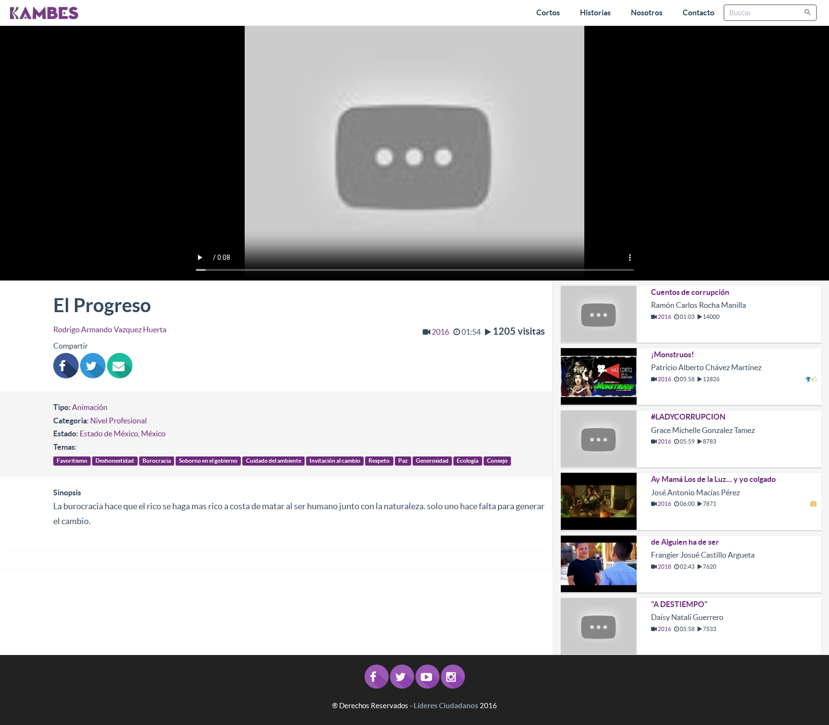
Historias (595, 12)
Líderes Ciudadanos (446, 706)
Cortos (548, 12)
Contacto (698, 12)
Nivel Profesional (118, 420)
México (153, 433)
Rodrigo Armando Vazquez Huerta (109, 329)
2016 (440, 331)
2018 (664, 566)
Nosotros (647, 12)
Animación (89, 407)
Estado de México (109, 433)
